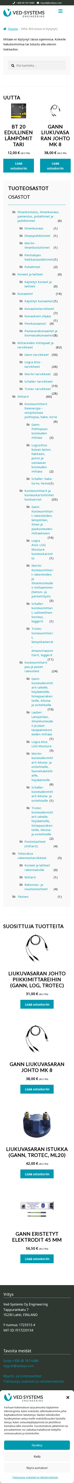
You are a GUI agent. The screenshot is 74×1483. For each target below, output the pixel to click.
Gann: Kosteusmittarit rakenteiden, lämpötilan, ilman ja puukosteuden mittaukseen (42, 520)
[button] (68, 1397)
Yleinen (22, 896)
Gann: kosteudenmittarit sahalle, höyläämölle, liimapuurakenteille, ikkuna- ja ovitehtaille (42, 692)
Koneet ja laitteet (30, 274)
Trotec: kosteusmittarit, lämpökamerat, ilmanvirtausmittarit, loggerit (42, 641)
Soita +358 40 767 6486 (21, 1360)
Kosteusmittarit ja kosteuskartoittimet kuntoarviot (39, 495)
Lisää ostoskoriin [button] (18, 165)
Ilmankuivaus (33, 228)
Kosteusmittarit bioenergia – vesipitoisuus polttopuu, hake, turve (40, 410)
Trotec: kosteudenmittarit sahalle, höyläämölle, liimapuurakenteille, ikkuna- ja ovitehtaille (42, 821)
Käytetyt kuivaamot (38, 301)
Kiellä (37, 1456)
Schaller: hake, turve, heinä (41, 481)
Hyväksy (37, 1445)
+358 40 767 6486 (25, 3)
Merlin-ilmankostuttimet (37, 245)
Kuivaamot (25, 293)
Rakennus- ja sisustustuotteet (36, 887)
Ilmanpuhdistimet (37, 236)
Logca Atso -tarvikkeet (33, 364)
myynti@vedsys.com (51, 3)
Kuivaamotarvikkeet (39, 309)
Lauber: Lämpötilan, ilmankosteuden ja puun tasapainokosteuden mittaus (42, 723)
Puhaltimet (32, 267)
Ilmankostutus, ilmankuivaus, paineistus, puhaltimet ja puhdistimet (38, 216)
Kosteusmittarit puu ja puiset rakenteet (35, 666)
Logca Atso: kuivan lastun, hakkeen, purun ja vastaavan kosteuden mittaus (41, 458)
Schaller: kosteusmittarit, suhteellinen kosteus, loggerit (42, 612)
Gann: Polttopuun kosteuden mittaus (39, 431)
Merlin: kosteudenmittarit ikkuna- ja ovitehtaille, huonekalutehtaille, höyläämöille (42, 766)
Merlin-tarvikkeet (37, 374)
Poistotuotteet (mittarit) (35, 843)
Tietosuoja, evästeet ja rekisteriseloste (35, 1477)
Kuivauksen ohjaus (37, 316)
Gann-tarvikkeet (36, 355)
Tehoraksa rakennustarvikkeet (31, 855)
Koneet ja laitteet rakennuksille (37, 867)
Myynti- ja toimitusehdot (22, 1376)
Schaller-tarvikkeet (38, 381)
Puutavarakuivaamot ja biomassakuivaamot (40, 333)
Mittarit (23, 396)
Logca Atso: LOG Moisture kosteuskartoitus (42, 549)
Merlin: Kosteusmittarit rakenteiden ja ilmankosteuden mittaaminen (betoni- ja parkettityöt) (42, 580)
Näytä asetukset (37, 1468)
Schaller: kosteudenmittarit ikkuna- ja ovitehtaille (42, 794)
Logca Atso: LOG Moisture (41, 744)
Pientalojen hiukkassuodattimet (38, 257)
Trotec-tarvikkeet (37, 389)
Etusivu (13, 29)
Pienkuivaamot (35, 323)
